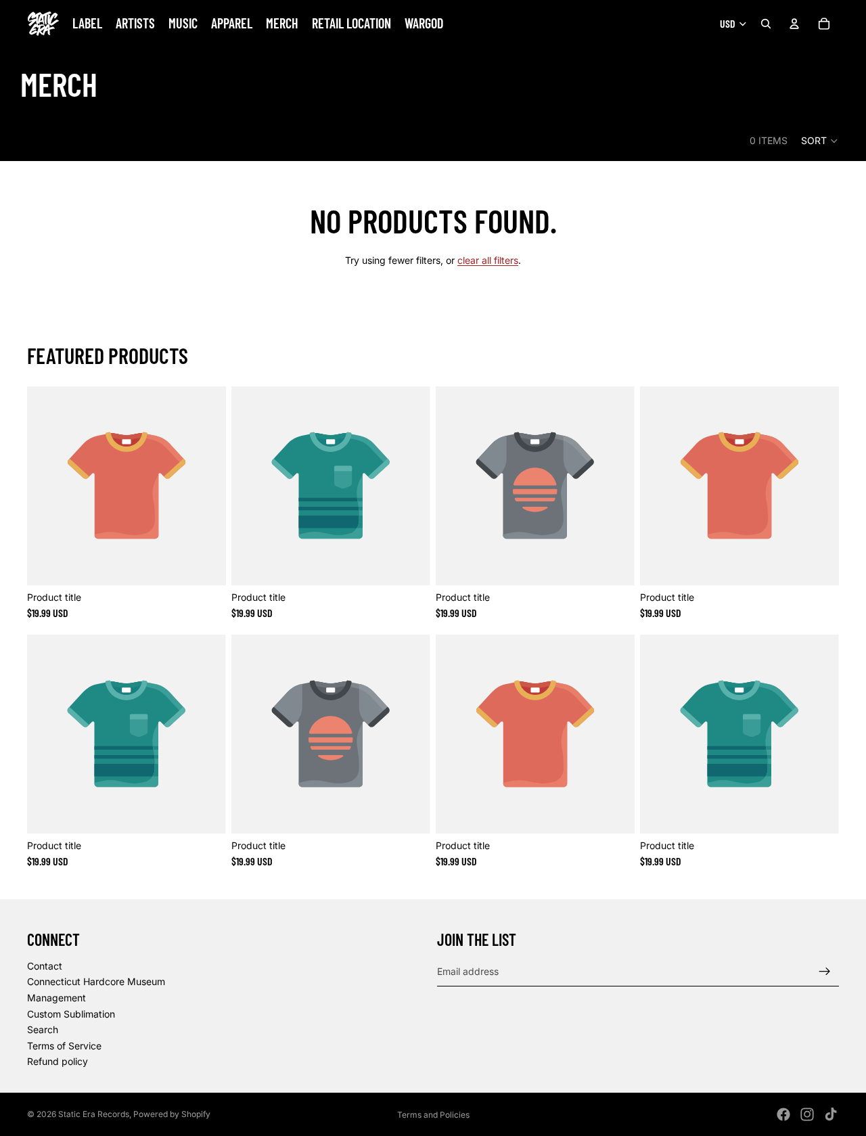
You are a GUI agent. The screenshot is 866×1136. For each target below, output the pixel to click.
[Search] (766, 24)
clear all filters (487, 260)
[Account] (794, 24)
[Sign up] (825, 971)
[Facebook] (783, 1114)
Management (56, 997)
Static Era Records (93, 1114)
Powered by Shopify (171, 1114)
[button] (820, 141)
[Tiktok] (831, 1114)
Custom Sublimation (71, 1014)
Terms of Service (64, 1045)
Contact (44, 966)
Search (42, 1029)
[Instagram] (807, 1114)
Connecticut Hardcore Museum (96, 982)
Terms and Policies (433, 1115)
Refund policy (57, 1062)
